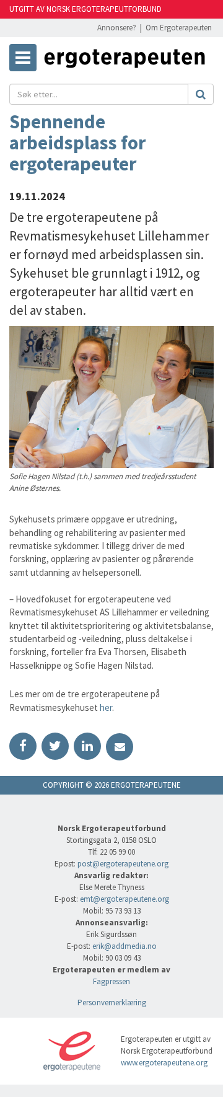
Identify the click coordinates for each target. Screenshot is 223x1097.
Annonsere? (116, 27)
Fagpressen (111, 981)
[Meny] (23, 57)
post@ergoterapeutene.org (122, 863)
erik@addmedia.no (124, 946)
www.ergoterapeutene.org (164, 1062)
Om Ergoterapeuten (179, 27)
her (105, 707)
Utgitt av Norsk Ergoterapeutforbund (85, 9)
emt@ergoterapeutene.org (124, 899)
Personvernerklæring (111, 1002)
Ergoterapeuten (124, 60)
